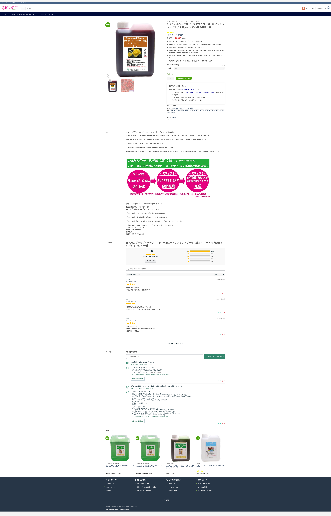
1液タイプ (199, 21)
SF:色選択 (169, 68)
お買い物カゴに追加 (183, 78)
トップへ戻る (165, 500)
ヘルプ (36, 14)
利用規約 (108, 506)
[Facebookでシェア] (168, 120)
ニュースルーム (30, 14)
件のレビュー (171, 35)
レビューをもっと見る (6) (175, 343)
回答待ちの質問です (137, 378)
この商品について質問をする (214, 356)
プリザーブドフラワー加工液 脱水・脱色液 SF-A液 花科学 (210, 466)
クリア (223, 65)
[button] (323, 8)
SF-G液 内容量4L (156, 372)
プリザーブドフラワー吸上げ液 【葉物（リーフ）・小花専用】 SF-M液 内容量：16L (150, 466)
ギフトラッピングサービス (46, 14)
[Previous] (109, 49)
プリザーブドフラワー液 (202, 110)
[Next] (160, 49)
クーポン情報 (12, 14)
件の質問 (179, 35)
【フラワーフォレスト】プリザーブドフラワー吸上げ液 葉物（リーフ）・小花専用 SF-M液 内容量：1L (180, 467)
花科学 (174, 117)
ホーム (168, 21)
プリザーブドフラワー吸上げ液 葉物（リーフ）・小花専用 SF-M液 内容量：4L (120, 466)
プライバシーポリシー (131, 506)
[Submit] (303, 8)
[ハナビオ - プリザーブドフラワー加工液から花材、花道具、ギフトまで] (10, 8)
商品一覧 (174, 21)
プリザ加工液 (212, 110)
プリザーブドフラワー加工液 (186, 21)
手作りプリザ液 (171, 112)
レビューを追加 (150, 260)
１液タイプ (172, 110)
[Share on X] (171, 120)
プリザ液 (218, 110)
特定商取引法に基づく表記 (118, 506)
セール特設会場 (21, 14)
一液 (222, 110)
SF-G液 (178, 110)
